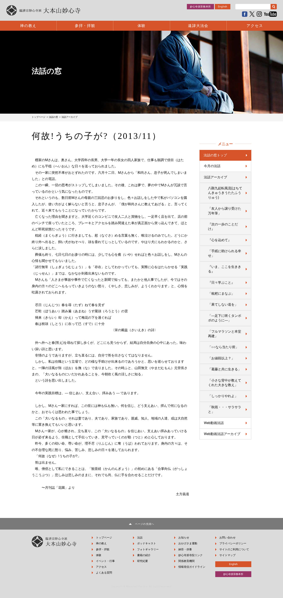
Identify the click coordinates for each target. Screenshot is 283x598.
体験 (142, 26)
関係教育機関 (186, 561)
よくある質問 (104, 572)
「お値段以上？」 (221, 358)
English (222, 6)
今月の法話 (212, 166)
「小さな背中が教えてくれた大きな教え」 (224, 382)
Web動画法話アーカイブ (222, 434)
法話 (140, 537)
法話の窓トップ (215, 155)
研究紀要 (142, 561)
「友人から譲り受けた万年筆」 (224, 211)
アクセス (255, 26)
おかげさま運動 (187, 543)
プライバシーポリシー (232, 543)
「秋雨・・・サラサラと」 (224, 409)
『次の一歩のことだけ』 (223, 226)
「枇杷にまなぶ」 (221, 293)
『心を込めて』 (219, 240)
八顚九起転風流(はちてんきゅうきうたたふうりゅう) (225, 192)
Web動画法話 (214, 423)
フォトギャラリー (148, 549)
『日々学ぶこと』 (221, 282)
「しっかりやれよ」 (223, 396)
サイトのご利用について (234, 549)
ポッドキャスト (146, 543)
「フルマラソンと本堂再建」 (224, 333)
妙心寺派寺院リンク (190, 555)
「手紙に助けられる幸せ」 (224, 253)
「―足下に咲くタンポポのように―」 (224, 318)
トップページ (104, 537)
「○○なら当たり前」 (223, 347)
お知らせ (183, 537)
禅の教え (28, 26)
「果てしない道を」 (223, 304)
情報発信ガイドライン (191, 566)
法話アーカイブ (215, 177)
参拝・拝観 (85, 26)
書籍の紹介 (144, 555)
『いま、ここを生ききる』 (224, 269)
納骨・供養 (185, 549)
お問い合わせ (227, 537)
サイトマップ (227, 555)
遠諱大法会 (198, 26)
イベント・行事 (105, 561)
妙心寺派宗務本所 (200, 6)
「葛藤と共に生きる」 (224, 369)
